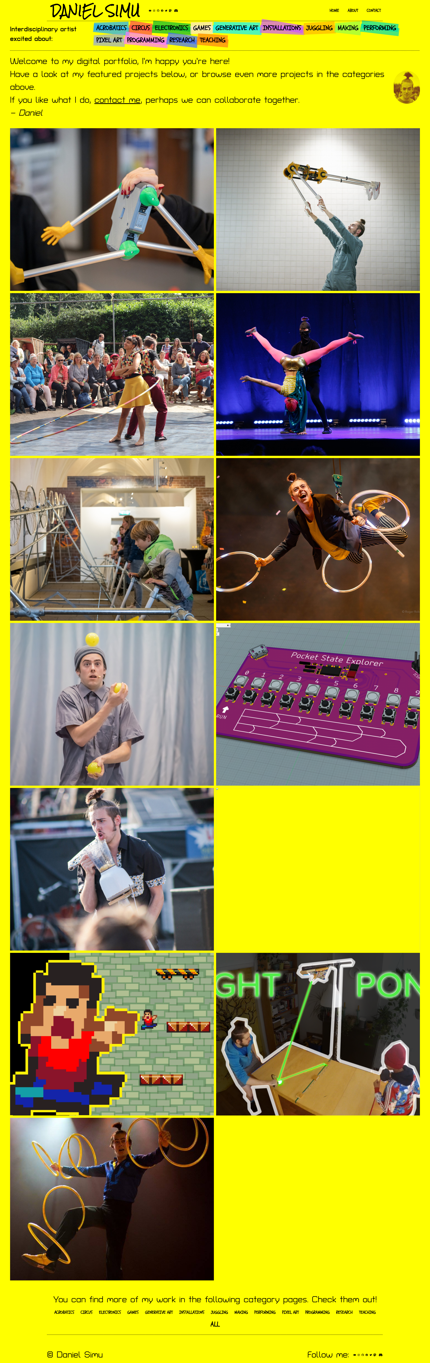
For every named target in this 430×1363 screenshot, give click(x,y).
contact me (117, 100)
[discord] (176, 10)
